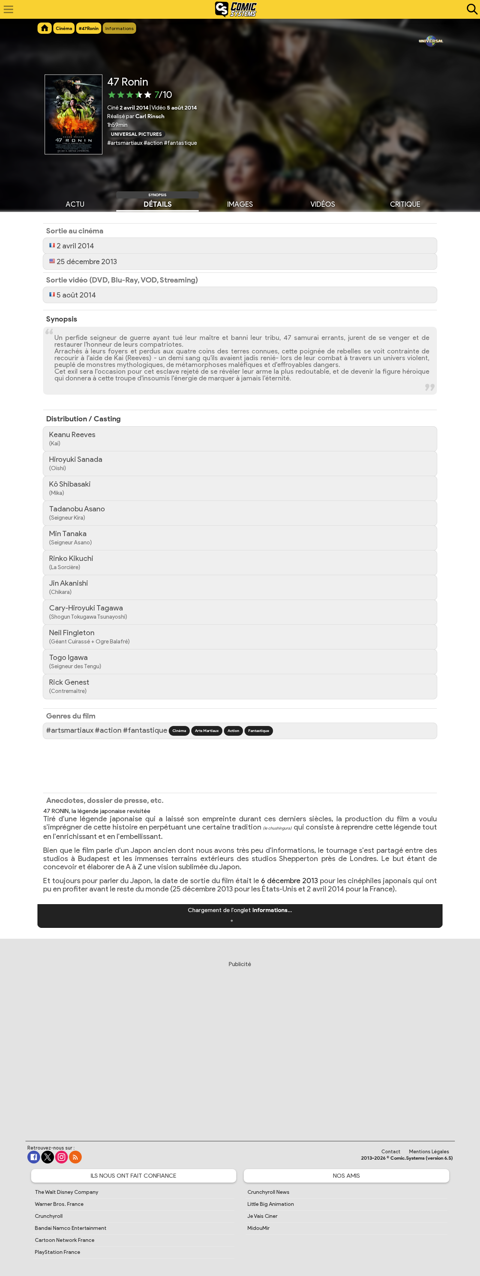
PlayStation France (57, 1252)
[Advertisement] (240, 1043)
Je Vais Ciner (263, 1216)
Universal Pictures (136, 134)
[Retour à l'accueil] (236, 9)
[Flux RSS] (75, 1157)
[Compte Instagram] (61, 1157)
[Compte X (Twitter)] (47, 1157)
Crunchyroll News (269, 1192)
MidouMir (259, 1228)
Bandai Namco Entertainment (70, 1228)
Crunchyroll (49, 1216)
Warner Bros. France (59, 1204)
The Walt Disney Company (66, 1192)
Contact (390, 1151)
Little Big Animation (271, 1204)
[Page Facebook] (33, 1157)
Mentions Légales (429, 1151)
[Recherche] (470, 9)
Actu (75, 204)
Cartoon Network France (64, 1240)
